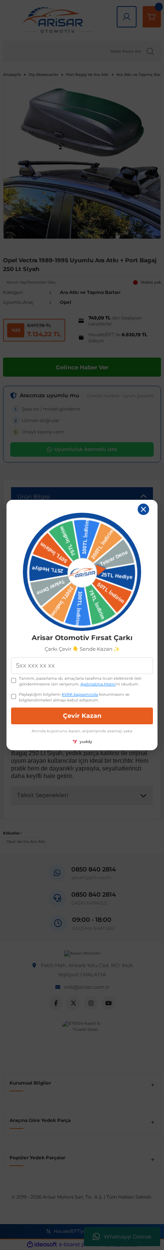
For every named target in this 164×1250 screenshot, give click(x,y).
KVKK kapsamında (80, 694)
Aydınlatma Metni (98, 684)
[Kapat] (143, 509)
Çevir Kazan (82, 715)
